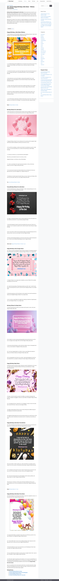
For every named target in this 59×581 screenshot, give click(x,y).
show (12, 28)
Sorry (41, 63)
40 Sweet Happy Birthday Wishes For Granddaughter (18, 572)
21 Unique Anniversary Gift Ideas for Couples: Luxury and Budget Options (46, 25)
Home (8, 5)
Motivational (43, 58)
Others (42, 60)
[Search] (51, 6)
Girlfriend (42, 49)
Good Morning (49, 1)
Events (29, 1)
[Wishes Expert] (10, 1)
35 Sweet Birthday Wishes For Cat (15, 573)
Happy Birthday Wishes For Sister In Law (19, 243)
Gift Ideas (33, 1)
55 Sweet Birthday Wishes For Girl (46, 82)
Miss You (42, 57)
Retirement (42, 61)
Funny (42, 46)
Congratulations (42, 1)
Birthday (25, 1)
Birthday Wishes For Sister (13, 104)
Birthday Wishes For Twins (13, 489)
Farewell (42, 43)
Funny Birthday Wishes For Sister (14, 182)
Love (37, 1)
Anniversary (20, 1)
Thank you (42, 64)
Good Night (42, 54)
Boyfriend (42, 37)
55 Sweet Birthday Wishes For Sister (15, 571)
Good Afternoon (43, 51)
